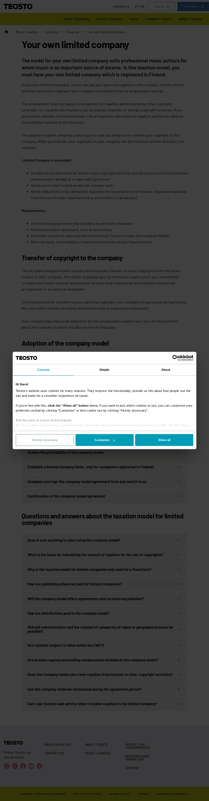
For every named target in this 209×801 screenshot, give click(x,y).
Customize (102, 440)
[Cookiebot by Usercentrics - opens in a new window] (175, 358)
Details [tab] (105, 369)
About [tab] (165, 369)
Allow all (164, 440)
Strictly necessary (45, 440)
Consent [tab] (43, 369)
